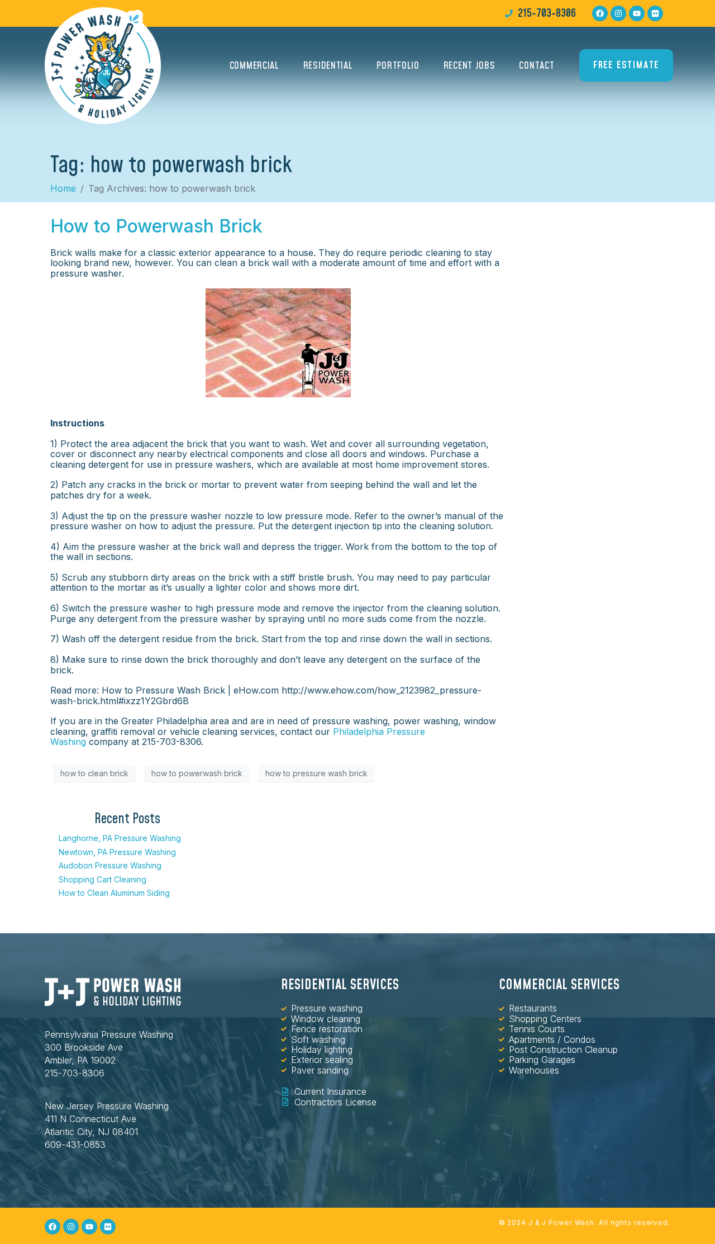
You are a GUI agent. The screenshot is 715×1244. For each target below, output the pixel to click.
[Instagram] (618, 13)
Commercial (254, 66)
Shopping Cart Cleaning (102, 879)
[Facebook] (600, 13)
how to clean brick (94, 773)
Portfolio (397, 66)
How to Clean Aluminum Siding (114, 893)
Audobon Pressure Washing (110, 865)
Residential (328, 66)
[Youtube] (637, 13)
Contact (536, 66)
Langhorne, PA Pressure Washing (120, 838)
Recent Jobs (469, 66)
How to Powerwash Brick (156, 226)
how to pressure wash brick (316, 773)
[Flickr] (655, 13)
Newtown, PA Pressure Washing (117, 852)
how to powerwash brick (196, 773)
